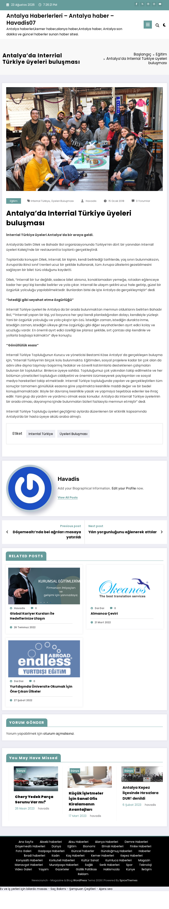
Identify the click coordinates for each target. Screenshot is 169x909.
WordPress (80, 882)
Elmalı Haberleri (112, 848)
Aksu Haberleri (78, 843)
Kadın (56, 857)
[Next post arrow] (162, 532)
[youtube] (160, 4)
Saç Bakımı (58, 890)
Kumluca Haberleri (119, 862)
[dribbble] (148, 4)
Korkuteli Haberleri (62, 862)
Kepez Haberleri (132, 857)
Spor (129, 866)
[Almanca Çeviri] (125, 586)
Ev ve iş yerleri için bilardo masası (23, 890)
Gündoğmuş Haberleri (116, 853)
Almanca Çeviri (104, 613)
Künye (130, 871)
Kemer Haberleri (102, 857)
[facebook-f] (136, 4)
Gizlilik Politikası (86, 871)
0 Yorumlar (143, 201)
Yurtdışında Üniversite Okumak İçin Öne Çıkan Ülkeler (41, 689)
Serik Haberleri (110, 866)
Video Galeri (23, 871)
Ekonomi (89, 848)
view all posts (68, 497)
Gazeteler (62, 871)
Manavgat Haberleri (29, 866)
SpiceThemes (128, 882)
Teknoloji (145, 866)
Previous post (70, 526)
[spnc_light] (164, 25)
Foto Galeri (23, 853)
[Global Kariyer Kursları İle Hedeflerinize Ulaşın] (44, 586)
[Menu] (148, 25)
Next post (95, 526)
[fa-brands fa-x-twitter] (142, 4)
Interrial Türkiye (40, 201)
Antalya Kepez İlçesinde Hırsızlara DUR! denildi (92, 793)
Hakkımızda (111, 871)
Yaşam (44, 871)
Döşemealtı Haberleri (30, 848)
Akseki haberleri (51, 843)
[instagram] (154, 4)
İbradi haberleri (34, 857)
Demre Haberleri (136, 843)
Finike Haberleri (140, 848)
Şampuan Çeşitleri (82, 890)
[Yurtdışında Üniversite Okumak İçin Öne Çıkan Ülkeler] (44, 659)
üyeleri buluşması (62, 201)
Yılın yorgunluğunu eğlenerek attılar (122, 532)
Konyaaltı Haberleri (29, 862)
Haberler (145, 853)
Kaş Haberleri (75, 857)
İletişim (147, 871)
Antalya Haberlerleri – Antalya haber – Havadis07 (60, 19)
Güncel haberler (82, 853)
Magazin (144, 862)
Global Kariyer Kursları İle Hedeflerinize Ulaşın (32, 616)
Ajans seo (106, 890)
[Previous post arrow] (7, 532)
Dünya (26, 771)
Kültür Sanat (90, 862)
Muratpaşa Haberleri (63, 866)
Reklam (83, 876)
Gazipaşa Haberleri (51, 853)
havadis (91, 201)
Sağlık (89, 866)
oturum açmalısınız (58, 733)
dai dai (99, 608)
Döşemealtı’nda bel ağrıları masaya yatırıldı (47, 535)
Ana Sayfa (26, 843)
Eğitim (14, 201)
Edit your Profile (124, 488)
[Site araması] (157, 25)
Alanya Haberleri (106, 843)
